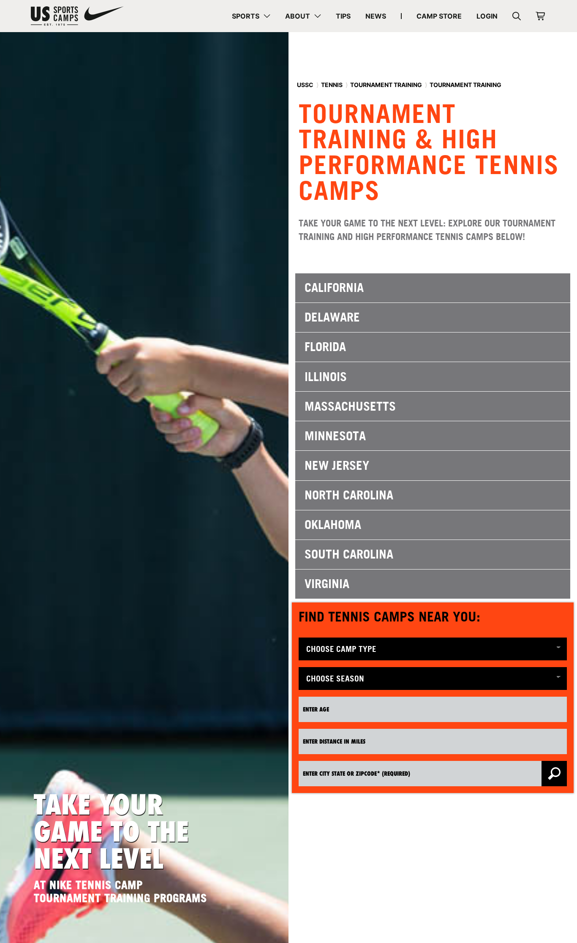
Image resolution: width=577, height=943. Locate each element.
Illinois (326, 376)
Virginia (327, 583)
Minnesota (335, 435)
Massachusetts (350, 406)
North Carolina (349, 495)
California (334, 287)
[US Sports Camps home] (77, 16)
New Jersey (337, 465)
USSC (305, 84)
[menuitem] (251, 16)
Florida (325, 346)
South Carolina (349, 554)
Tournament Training (386, 84)
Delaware (332, 317)
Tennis (332, 84)
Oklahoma (333, 524)
